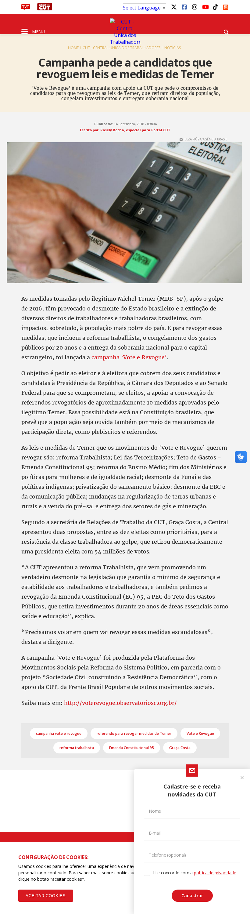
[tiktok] (215, 7)
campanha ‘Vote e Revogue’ (129, 357)
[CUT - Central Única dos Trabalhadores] (125, 31)
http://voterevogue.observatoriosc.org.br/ (120, 702)
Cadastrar (192, 895)
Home (73, 47)
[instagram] (194, 7)
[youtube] (205, 7)
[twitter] (174, 7)
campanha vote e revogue (58, 733)
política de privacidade (215, 873)
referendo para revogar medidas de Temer (134, 733)
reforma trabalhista (76, 747)
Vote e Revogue (200, 733)
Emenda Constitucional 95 (131, 747)
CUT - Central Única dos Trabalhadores (121, 47)
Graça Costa (180, 747)
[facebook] (184, 7)
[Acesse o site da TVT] (25, 8)
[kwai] (226, 6)
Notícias (172, 47)
